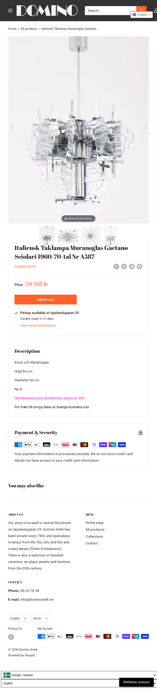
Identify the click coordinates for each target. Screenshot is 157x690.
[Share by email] (139, 266)
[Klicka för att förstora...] (78, 130)
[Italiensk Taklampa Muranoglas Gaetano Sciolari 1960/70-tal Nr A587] (47, 236)
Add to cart (45, 299)
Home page (95, 523)
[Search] (141, 10)
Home (12, 29)
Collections (94, 536)
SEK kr (37, 618)
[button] (141, 14)
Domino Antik (25, 267)
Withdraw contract (136, 682)
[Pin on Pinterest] (124, 266)
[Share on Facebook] (116, 266)
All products (29, 29)
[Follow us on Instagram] (11, 637)
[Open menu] (10, 10)
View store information (38, 325)
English (15, 618)
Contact (92, 543)
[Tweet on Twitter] (132, 266)
